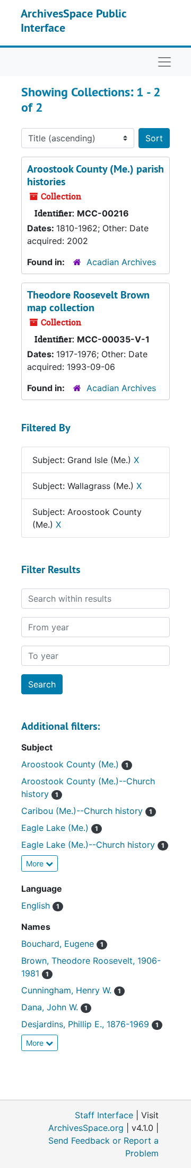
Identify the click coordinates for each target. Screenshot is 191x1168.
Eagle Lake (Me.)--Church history (89, 844)
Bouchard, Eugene (59, 943)
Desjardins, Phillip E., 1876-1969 (86, 1024)
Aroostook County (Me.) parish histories (95, 175)
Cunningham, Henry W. (67, 990)
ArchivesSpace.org (86, 1127)
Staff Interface (104, 1115)
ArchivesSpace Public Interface (73, 20)
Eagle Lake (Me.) (56, 827)
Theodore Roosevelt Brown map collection (88, 301)
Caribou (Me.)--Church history (83, 810)
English (37, 905)
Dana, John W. (51, 1007)
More (36, 863)
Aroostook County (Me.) (71, 764)
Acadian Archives (121, 262)
